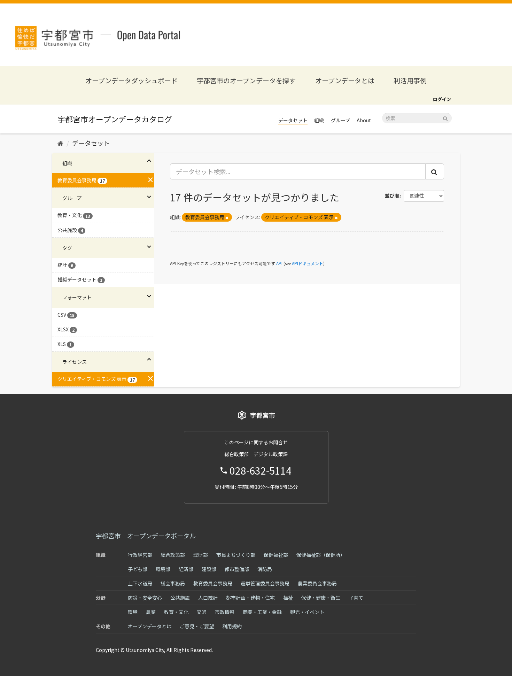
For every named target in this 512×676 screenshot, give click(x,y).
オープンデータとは (344, 80)
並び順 (392, 195)
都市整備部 (237, 569)
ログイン (442, 99)
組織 (319, 120)
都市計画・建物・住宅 (250, 597)
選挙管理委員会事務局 (265, 583)
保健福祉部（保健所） (320, 554)
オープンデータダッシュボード (131, 80)
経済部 (186, 569)
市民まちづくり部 (235, 554)
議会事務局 (173, 583)
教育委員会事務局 (212, 583)
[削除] (226, 217)
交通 (202, 611)
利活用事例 (410, 80)
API (279, 263)
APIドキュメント (307, 263)
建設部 (209, 569)
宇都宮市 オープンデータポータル (146, 535)
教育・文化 (176, 611)
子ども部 (137, 569)
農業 (151, 611)
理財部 (200, 554)
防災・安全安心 (145, 597)
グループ (340, 120)
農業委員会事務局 (317, 583)
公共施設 (180, 597)
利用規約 (232, 626)
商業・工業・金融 (262, 611)
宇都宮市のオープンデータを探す (246, 80)
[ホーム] (60, 142)
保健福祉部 (276, 554)
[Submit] (445, 118)
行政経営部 (140, 554)
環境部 (163, 569)
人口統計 (208, 597)
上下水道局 (140, 583)
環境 (133, 611)
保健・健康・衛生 (320, 597)
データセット (293, 120)
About (364, 120)
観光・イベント (307, 611)
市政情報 (224, 611)
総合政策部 (173, 554)
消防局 (264, 569)
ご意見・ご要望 (197, 626)
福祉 (288, 597)
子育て (356, 597)
